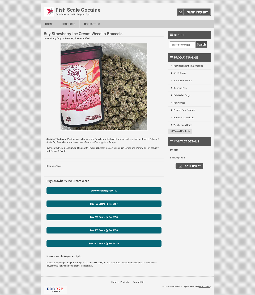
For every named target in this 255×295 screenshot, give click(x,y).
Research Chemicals (183, 117)
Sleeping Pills (180, 87)
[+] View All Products (180, 131)
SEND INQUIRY (197, 12)
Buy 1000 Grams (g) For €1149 (104, 243)
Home (49, 24)
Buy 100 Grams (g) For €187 (104, 203)
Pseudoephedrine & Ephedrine (188, 65)
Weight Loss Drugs (182, 124)
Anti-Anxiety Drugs (182, 80)
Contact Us (92, 24)
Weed (59, 166)
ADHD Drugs (179, 73)
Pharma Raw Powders (184, 110)
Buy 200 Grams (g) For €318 (104, 217)
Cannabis (51, 166)
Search (201, 44)
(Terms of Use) (204, 286)
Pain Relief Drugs (181, 95)
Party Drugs (56, 38)
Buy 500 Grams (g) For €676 (104, 230)
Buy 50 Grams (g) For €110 (104, 190)
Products (68, 24)
